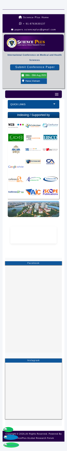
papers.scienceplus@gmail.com (35, 29)
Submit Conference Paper (35, 67)
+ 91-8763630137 (33, 23)
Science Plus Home (35, 17)
